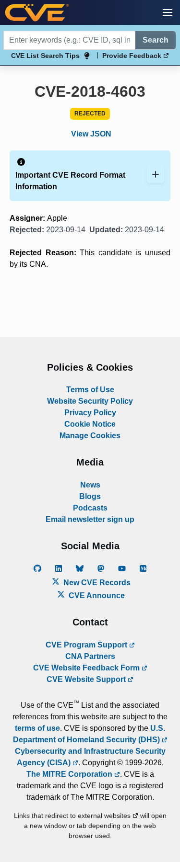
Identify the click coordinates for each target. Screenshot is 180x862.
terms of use (37, 728)
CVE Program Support (87, 645)
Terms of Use (90, 390)
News (90, 485)
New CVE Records (96, 582)
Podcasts (90, 508)
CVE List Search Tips (45, 55)
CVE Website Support (87, 679)
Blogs (90, 496)
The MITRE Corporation (70, 774)
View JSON (91, 134)
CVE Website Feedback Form (87, 668)
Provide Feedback (132, 55)
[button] (167, 12)
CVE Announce (96, 595)
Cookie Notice (90, 424)
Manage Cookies (90, 435)
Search (155, 40)
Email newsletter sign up (90, 519)
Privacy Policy (90, 412)
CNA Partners (90, 656)
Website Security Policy (90, 401)
